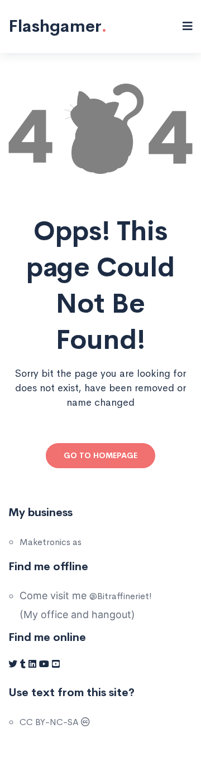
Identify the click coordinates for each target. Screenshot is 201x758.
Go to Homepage (100, 455)
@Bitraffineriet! (120, 596)
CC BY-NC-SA (50, 722)
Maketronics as (51, 542)
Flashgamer (57, 26)
